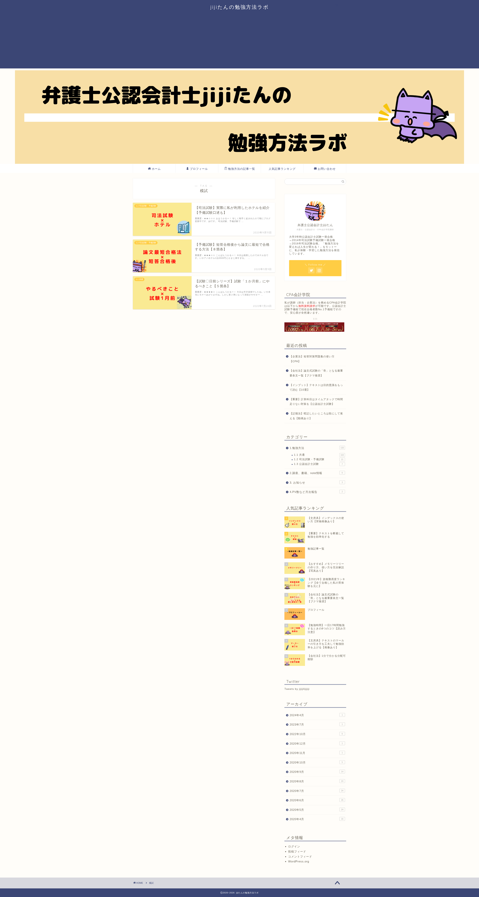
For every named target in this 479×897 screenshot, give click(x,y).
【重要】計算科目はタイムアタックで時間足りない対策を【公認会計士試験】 (316, 402)
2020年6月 (316, 800)
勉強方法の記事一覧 (241, 169)
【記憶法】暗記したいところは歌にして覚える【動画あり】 (316, 416)
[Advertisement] (239, 42)
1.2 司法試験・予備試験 (318, 459)
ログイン (294, 846)
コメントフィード (300, 856)
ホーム (156, 169)
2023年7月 (316, 724)
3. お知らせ (316, 482)
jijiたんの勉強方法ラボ (239, 7)
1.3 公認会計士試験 (318, 464)
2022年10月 (316, 734)
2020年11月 (316, 753)
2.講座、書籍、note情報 (316, 473)
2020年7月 (316, 790)
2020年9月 (316, 771)
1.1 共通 (319, 454)
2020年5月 (316, 809)
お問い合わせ (327, 169)
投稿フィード (297, 851)
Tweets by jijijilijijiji (296, 689)
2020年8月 (316, 781)
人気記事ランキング (282, 169)
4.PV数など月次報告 (316, 491)
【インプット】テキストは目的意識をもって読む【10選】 (316, 387)
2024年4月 (316, 715)
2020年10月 (316, 762)
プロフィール (199, 169)
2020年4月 (316, 819)
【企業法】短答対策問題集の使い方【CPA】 (312, 359)
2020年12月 (316, 743)
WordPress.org (298, 861)
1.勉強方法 (317, 448)
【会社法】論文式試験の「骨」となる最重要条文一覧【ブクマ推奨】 (316, 373)
